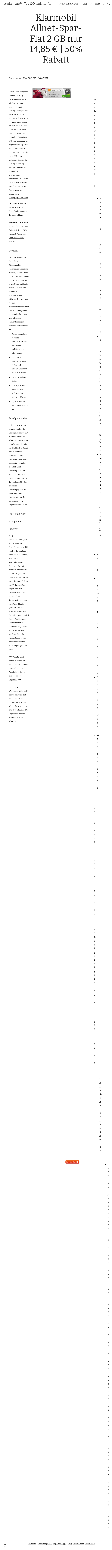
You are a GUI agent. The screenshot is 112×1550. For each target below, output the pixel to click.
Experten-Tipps (59, 1544)
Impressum (90, 1544)
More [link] (97, 3)
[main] (56, 40)
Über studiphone (45, 1544)
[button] (108, 4)
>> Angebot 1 (19, 676)
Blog (70, 1544)
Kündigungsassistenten (18, 198)
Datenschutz (78, 1544)
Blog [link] (85, 3)
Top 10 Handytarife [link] (68, 3)
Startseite (32, 1544)
